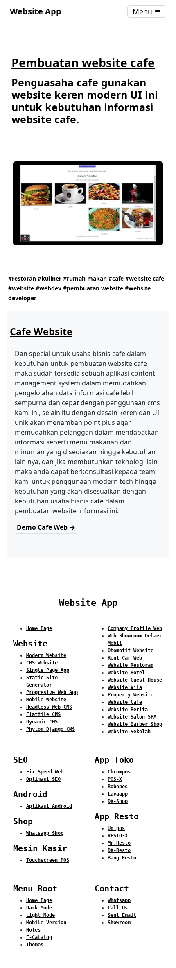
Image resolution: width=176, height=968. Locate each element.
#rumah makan (85, 278)
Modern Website (46, 655)
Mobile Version (46, 922)
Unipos (116, 828)
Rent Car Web (125, 658)
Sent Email (122, 915)
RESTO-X (118, 836)
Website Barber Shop (135, 724)
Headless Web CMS (49, 707)
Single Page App (47, 670)
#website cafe (144, 278)
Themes (34, 945)
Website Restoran (130, 665)
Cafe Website (41, 331)
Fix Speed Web (44, 772)
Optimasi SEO (43, 779)
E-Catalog (39, 937)
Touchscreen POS (47, 860)
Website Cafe (125, 702)
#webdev (48, 288)
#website (21, 288)
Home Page (39, 628)
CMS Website (42, 663)
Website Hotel (126, 673)
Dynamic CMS (42, 722)
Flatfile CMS (43, 714)
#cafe (116, 278)
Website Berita (128, 709)
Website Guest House (135, 680)
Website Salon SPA (132, 717)
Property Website (130, 695)
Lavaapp (118, 794)
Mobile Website (46, 700)
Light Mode (40, 915)
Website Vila (125, 687)
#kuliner (49, 278)
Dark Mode (39, 908)
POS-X (115, 779)
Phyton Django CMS (50, 729)
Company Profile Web (135, 628)
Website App (35, 11)
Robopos (118, 786)
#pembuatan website (93, 288)
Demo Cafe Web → (46, 527)
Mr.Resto (119, 843)
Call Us (118, 908)
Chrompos (119, 772)
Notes (33, 930)
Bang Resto (122, 858)
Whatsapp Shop (44, 833)
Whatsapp (119, 900)
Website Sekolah (129, 732)
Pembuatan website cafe (83, 62)
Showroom (119, 922)
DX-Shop (118, 801)
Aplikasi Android (49, 806)
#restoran (22, 278)
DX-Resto (119, 850)
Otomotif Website (130, 650)
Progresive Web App (52, 692)
